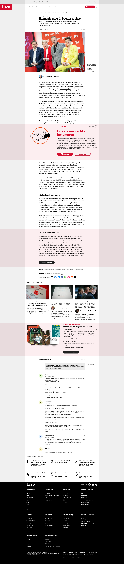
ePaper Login (48, 544)
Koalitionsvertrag (65, 89)
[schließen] (96, 126)
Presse (65, 502)
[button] (97, 7)
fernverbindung (30, 521)
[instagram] (96, 485)
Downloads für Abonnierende (52, 546)
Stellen (65, 500)
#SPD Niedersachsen (49, 269)
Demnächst (66, 518)
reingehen (29, 530)
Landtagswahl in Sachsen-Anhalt (52, 496)
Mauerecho (29, 525)
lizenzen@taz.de (36, 554)
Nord (27, 507)
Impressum (79, 555)
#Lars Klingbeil (70, 269)
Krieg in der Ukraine (50, 500)
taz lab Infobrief (49, 525)
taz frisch (47, 521)
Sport (27, 502)
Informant (66, 555)
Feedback (47, 539)
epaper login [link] (93, 2)
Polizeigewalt (48, 493)
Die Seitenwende (67, 497)
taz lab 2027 (66, 527)
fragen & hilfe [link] (45, 2)
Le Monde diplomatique (87, 523)
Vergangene (66, 525)
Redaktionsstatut (74, 552)
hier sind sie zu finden (55, 368)
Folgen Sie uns (84, 484)
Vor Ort (65, 521)
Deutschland (40, 12)
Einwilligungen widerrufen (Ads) (71, 557)
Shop (27, 544)
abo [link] (80, 2)
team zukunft (48, 518)
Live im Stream (67, 523)
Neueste (79, 360)
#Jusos (64, 269)
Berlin (28, 504)
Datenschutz (72, 555)
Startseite (28, 12)
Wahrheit (28, 509)
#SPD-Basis (58, 269)
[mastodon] (89, 485)
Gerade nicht (91, 126)
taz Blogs (83, 519)
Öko (27, 495)
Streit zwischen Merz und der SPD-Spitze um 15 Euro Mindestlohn (60, 180)
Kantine (28, 542)
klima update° (30, 523)
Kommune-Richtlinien (85, 552)
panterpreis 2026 (86, 504)
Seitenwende (89, 555)
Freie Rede (29, 527)
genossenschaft (85, 495)
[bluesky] (93, 485)
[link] (30, 7)
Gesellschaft (29, 497)
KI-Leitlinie (94, 552)
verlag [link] (27, 2)
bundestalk (29, 518)
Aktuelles (65, 493)
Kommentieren (48, 273)
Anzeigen (28, 546)
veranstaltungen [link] (34, 2)
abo (82, 493)
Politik (34, 12)
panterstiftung (85, 502)
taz (30, 484)
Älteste (83, 360)
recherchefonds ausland (87, 500)
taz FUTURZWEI (85, 521)
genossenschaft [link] (86, 2)
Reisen (28, 539)
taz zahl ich (84, 497)
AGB (84, 555)
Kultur (28, 500)
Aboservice (48, 541)
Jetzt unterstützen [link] (47, 262)
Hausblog (65, 495)
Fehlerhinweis (56, 273)
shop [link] (40, 2)
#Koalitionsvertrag (79, 269)
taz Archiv (84, 525)
